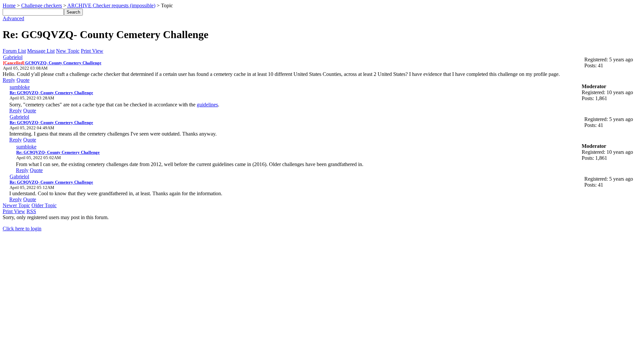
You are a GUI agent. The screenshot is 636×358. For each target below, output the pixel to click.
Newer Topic (16, 205)
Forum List (14, 51)
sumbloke (20, 87)
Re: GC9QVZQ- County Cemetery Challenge (51, 92)
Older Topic (44, 205)
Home (9, 5)
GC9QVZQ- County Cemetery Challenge (52, 62)
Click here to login (22, 228)
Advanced (13, 18)
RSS (31, 211)
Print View (92, 51)
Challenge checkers (41, 5)
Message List (41, 51)
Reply (9, 80)
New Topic (68, 51)
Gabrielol (13, 57)
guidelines (207, 104)
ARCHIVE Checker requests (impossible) (111, 5)
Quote (23, 80)
